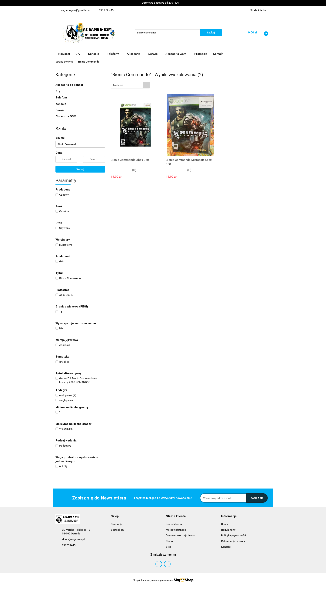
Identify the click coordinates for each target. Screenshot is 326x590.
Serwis (60, 110)
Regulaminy (228, 529)
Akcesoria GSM (66, 116)
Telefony (61, 97)
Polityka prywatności (233, 535)
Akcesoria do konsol (69, 85)
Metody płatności (176, 529)
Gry (58, 91)
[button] (115, 516)
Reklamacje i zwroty (233, 541)
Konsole (61, 104)
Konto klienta (174, 524)
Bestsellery (117, 529)
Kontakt (218, 54)
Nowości (64, 54)
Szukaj (80, 169)
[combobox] (130, 85)
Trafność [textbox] (118, 85)
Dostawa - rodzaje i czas (180, 535)
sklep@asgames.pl (73, 539)
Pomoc (170, 541)
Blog (168, 546)
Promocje (200, 54)
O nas (224, 524)
